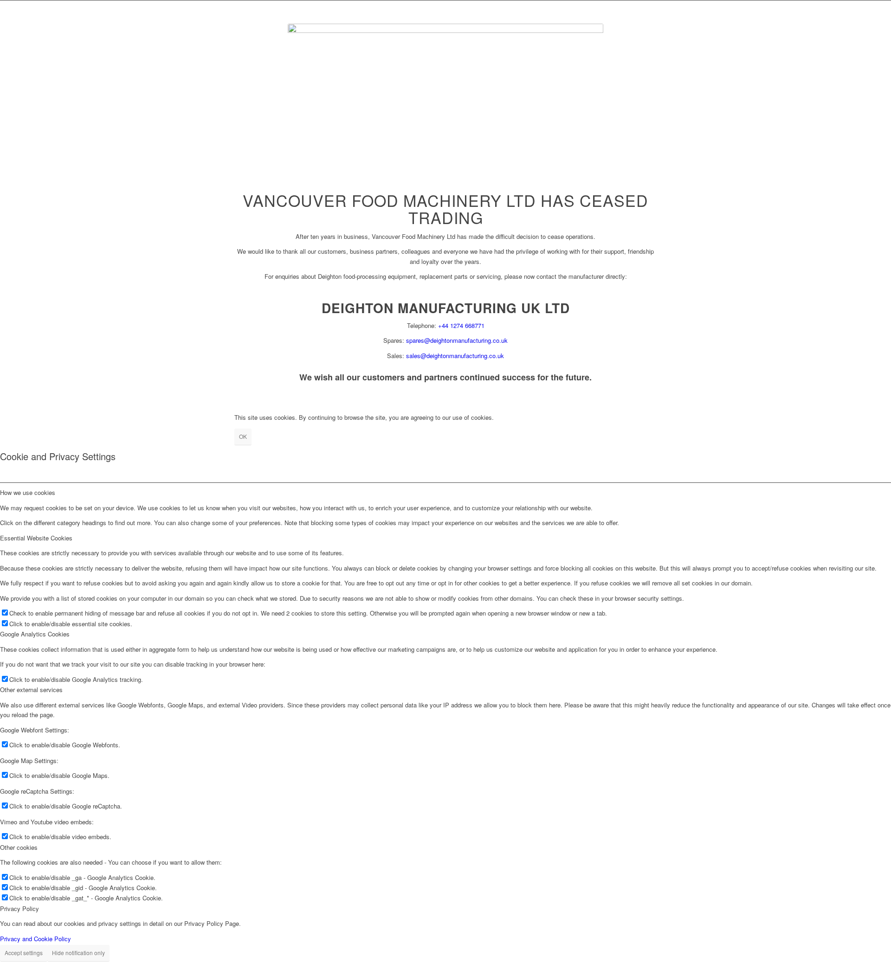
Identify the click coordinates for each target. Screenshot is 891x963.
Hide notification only (78, 953)
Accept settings (24, 953)
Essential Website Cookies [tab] (36, 537)
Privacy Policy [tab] (19, 908)
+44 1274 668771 (461, 325)
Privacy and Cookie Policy (35, 938)
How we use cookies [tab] (27, 492)
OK (243, 436)
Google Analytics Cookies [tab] (35, 633)
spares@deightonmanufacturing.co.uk (457, 340)
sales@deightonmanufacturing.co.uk (455, 355)
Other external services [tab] (31, 689)
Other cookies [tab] (19, 847)
